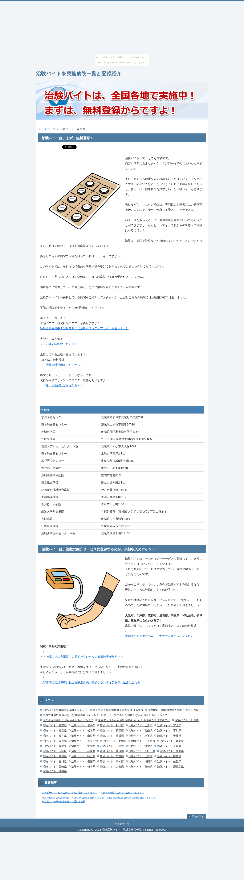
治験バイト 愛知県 (83, 746)
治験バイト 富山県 (140, 730)
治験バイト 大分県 (112, 766)
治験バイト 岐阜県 (55, 746)
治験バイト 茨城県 (112, 735)
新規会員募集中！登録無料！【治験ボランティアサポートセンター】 (84, 328)
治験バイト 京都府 (169, 746)
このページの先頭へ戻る (196, 816)
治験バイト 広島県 (112, 756)
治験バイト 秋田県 (112, 725)
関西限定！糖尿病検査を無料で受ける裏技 (173, 709)
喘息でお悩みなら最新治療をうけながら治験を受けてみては (134, 720)
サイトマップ (122, 824)
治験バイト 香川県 (55, 761)
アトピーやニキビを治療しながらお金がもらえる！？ (135, 715)
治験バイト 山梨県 (83, 735)
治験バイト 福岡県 (140, 761)
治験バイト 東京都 (55, 740)
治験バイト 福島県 (55, 730)
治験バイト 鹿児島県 (170, 766)
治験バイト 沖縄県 (55, 771)
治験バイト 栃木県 (83, 730)
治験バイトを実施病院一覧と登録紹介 (78, 73)
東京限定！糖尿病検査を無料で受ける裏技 (118, 709)
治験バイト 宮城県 (169, 725)
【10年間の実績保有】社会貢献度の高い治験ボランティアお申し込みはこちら (90, 682)
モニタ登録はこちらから (61, 385)
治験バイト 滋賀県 (140, 746)
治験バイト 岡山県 (83, 756)
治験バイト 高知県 (112, 761)
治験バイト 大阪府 (55, 751)
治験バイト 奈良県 (112, 751)
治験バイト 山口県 (140, 756)
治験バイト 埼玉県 (140, 735)
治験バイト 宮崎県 (140, 766)
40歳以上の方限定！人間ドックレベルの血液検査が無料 (81, 656)
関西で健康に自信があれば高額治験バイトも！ (71, 715)
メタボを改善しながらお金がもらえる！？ (68, 720)
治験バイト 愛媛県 (83, 761)
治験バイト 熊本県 (83, 766)
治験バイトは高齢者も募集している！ (65, 709)
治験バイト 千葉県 (169, 735)
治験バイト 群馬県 (112, 730)
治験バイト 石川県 (169, 730)
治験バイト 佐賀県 (169, 761)
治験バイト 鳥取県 (172, 751)
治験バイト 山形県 (140, 725)
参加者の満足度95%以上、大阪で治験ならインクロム (159, 636)
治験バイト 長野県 (143, 740)
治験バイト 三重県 (112, 746)
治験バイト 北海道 (187, 720)
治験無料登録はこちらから (63, 364)
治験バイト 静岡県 (172, 740)
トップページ (46, 129)
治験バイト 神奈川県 (84, 740)
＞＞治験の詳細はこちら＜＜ (58, 344)
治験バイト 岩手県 (83, 725)
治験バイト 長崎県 (55, 766)
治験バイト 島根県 (55, 756)
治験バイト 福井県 (55, 735)
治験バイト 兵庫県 (83, 751)
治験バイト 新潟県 (115, 740)
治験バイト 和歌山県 (141, 751)
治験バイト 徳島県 (169, 756)
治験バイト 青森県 (55, 725)
